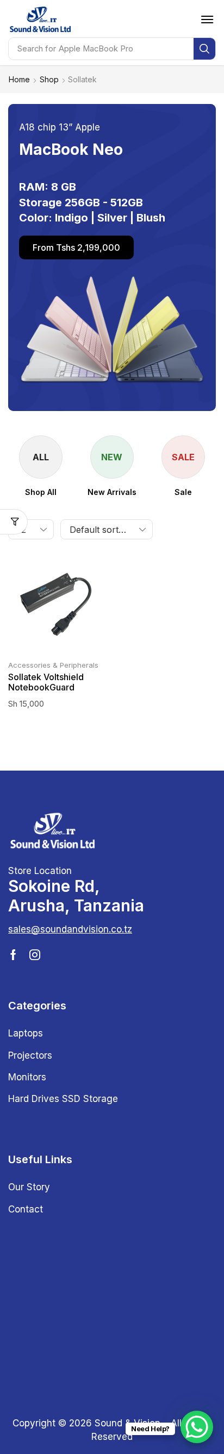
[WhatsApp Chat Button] (197, 1427)
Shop (49, 79)
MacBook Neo (71, 149)
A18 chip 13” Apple (59, 127)
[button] (207, 19)
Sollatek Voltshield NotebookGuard (46, 682)
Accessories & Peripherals (53, 665)
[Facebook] (13, 954)
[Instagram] (34, 954)
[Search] (204, 49)
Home (19, 79)
